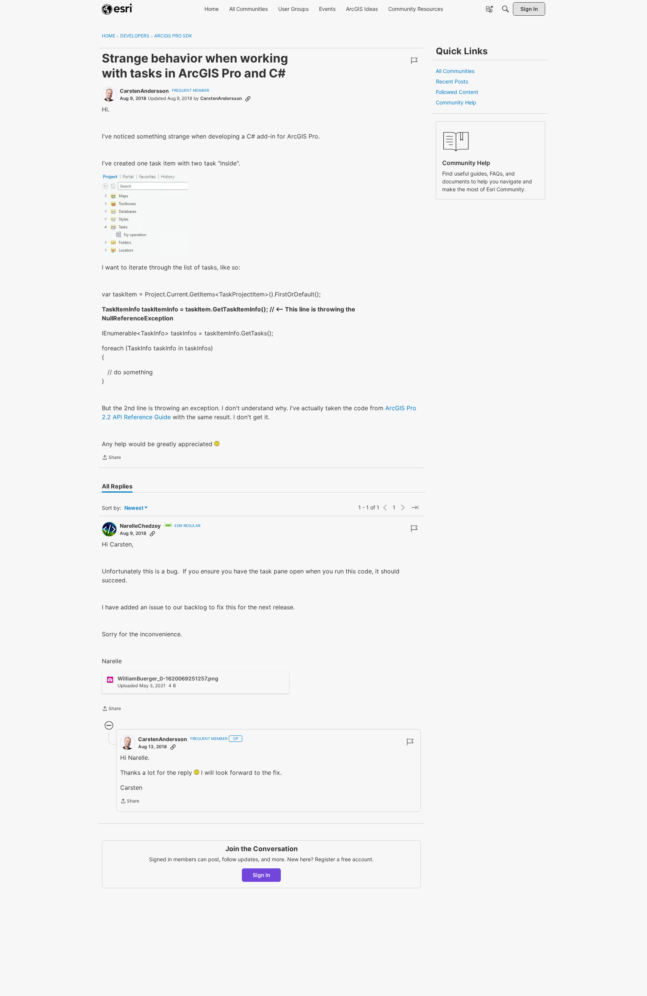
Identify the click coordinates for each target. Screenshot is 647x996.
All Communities (455, 71)
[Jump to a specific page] (415, 508)
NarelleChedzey (140, 526)
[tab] (117, 486)
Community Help (456, 102)
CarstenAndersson (144, 91)
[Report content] (414, 60)
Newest (133, 508)
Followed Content (457, 92)
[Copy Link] (247, 98)
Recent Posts (452, 81)
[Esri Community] (117, 9)
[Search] (505, 9)
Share (111, 458)
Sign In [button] (261, 875)
